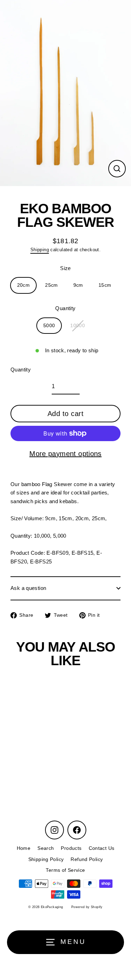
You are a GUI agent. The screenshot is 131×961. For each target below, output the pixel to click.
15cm (105, 285)
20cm (23, 285)
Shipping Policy (46, 859)
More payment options (65, 454)
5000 (49, 325)
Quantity (65, 308)
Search (45, 848)
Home (24, 848)
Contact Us (102, 848)
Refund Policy (87, 859)
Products (71, 848)
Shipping (39, 249)
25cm (51, 285)
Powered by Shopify (87, 907)
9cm (78, 285)
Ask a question (28, 588)
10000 (77, 325)
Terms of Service (65, 870)
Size (65, 268)
